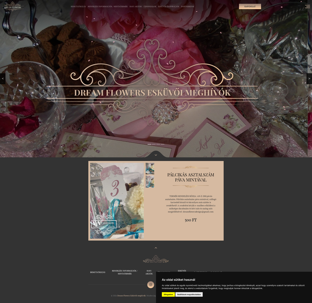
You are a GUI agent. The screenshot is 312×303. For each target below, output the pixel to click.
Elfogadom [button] (168, 294)
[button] (2, 78)
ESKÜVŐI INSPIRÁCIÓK (168, 6)
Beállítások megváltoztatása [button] (189, 294)
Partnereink (187, 6)
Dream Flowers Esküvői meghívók (131, 295)
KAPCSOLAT (250, 6)
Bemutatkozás (78, 6)
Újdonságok (150, 6)
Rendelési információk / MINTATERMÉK (108, 6)
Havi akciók (136, 6)
